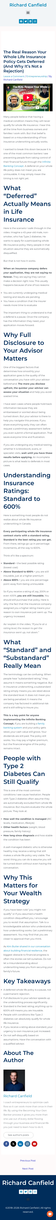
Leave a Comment (14, 76)
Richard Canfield (28, 5)
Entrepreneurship (36, 76)
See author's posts (18, 1135)
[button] (28, 12)
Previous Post (28, 1160)
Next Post (28, 1168)
